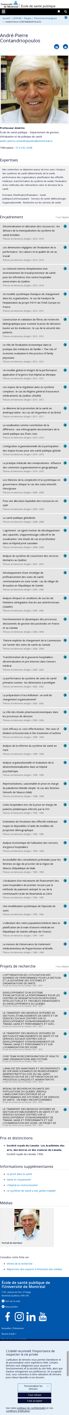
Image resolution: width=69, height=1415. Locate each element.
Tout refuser (34, 1394)
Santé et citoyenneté (19, 1179)
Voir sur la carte (12, 1301)
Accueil (6, 18)
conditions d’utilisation (18, 1410)
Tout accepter (34, 1400)
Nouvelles (6, 1328)
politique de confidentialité (31, 1408)
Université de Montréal (9, 4)
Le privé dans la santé (19, 1174)
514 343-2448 (24, 147)
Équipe (27, 18)
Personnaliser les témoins (36, 1387)
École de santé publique (38, 6)
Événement (18, 1328)
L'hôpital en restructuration (22, 1185)
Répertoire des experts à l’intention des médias (34, 1269)
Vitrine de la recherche (19, 1263)
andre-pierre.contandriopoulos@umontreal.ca (26, 141)
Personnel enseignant (45, 18)
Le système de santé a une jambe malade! (31, 1190)
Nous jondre (11, 1306)
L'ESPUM (17, 18)
